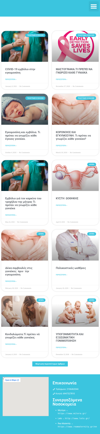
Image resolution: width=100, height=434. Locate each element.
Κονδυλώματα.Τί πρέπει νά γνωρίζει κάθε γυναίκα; (22, 336)
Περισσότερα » (11, 79)
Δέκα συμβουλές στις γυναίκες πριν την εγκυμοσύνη (18, 271)
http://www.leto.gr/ (77, 418)
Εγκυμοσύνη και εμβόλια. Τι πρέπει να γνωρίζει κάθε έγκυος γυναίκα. (22, 135)
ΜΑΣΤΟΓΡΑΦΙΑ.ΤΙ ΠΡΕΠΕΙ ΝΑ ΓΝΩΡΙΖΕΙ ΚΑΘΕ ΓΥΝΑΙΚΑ (74, 71)
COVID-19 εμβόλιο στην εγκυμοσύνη (20, 71)
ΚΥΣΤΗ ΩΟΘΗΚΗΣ (67, 198)
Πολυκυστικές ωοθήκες (71, 268)
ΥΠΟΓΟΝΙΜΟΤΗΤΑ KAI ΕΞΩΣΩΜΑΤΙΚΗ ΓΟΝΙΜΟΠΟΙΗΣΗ (69, 337)
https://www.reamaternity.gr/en (77, 426)
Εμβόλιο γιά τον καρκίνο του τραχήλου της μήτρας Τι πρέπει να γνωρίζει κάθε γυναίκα (23, 203)
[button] (94, 6)
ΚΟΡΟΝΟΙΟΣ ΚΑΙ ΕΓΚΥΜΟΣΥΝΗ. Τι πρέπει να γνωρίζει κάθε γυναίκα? (73, 135)
